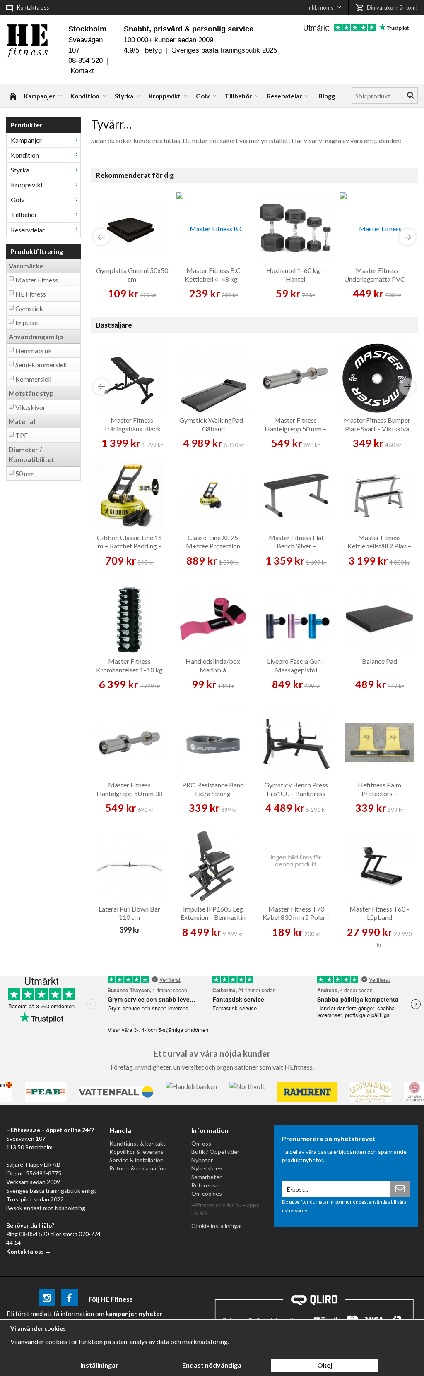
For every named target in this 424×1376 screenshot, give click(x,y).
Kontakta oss (33, 7)
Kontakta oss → (28, 1251)
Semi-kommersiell (41, 365)
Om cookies (206, 1193)
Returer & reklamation (137, 1168)
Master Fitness (36, 280)
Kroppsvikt (165, 96)
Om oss (201, 1143)
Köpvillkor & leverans (136, 1151)
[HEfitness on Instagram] (47, 1299)
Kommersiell (33, 379)
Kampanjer (39, 96)
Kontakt (82, 71)
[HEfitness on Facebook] (69, 1299)
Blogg (326, 96)
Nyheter (202, 1159)
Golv (203, 96)
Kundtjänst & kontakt (137, 1143)
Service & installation (136, 1159)
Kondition (84, 96)
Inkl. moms (320, 7)
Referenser (206, 1185)
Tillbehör (238, 96)
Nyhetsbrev (206, 1168)
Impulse (26, 322)
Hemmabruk (33, 350)
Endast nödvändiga (211, 1365)
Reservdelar (284, 96)
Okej (324, 1365)
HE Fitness (30, 294)
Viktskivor (30, 407)
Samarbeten (207, 1176)
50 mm (25, 473)
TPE (21, 435)
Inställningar (99, 1365)
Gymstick (29, 308)
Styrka (124, 96)
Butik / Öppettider (215, 1151)
